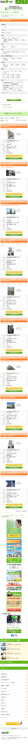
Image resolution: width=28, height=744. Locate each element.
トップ (2, 671)
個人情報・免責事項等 (5, 714)
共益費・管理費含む (8, 40)
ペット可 (13, 90)
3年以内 (17, 64)
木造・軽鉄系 (6, 52)
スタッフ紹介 (3, 688)
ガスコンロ (6, 84)
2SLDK (18, 74)
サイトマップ (3, 717)
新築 (12, 64)
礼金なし (24, 40)
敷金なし (17, 40)
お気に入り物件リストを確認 (14, 722)
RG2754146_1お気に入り (14, 465)
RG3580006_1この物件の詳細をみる (14, 391)
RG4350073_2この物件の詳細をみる (14, 158)
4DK (8, 77)
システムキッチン (19, 82)
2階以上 (5, 88)
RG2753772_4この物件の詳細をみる (14, 235)
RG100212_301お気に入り (14, 350)
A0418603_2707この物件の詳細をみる (14, 507)
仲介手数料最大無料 (5, 679)
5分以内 (13, 58)
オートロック (18, 88)
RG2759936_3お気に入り (14, 427)
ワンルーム (6, 71)
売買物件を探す (4, 676)
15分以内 (5, 60)
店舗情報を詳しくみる (14, 630)
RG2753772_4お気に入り (14, 232)
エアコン (13, 87)
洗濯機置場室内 (14, 84)
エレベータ (20, 87)
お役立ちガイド (4, 691)
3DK (8, 76)
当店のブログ (3, 702)
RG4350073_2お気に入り (14, 156)
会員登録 (2, 708)
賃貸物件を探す (4, 674)
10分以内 (19, 58)
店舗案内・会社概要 (5, 685)
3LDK (12, 76)
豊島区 (10, 107)
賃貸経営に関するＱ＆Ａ (6, 694)
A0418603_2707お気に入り (14, 505)
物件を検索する (14, 100)
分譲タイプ (20, 90)
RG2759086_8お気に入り (14, 312)
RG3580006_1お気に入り (14, 388)
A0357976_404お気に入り (14, 272)
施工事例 (2, 700)
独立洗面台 (6, 87)
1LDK (20, 71)
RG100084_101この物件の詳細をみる (14, 197)
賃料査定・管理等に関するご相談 (13, 648)
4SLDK (18, 77)
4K (4, 77)
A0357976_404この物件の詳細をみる (14, 275)
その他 (5, 53)
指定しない (6, 58)
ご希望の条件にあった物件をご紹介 (13, 644)
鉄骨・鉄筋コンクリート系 (18, 52)
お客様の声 (3, 697)
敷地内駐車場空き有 (8, 82)
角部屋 (11, 88)
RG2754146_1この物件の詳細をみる (14, 467)
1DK (16, 71)
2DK (8, 74)
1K (11, 71)
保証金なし (6, 41)
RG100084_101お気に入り (14, 194)
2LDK (12, 74)
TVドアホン (6, 90)
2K (4, 74)
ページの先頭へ (14, 728)
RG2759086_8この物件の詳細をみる (14, 314)
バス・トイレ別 (19, 85)
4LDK (12, 77)
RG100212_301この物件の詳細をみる (14, 353)
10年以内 (5, 66)
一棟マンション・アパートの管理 (7, 682)
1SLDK (5, 73)
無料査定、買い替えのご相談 (12, 657)
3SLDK (18, 76)
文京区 (5, 107)
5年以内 (23, 64)
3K (4, 76)
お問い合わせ (3, 705)
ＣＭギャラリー (4, 665)
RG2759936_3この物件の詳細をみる (14, 429)
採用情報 (14, 632)
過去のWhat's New (4, 711)
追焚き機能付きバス (8, 85)
